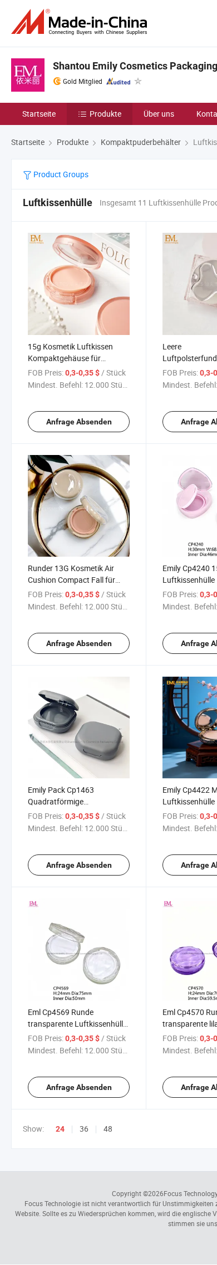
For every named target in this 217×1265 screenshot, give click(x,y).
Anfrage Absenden (79, 421)
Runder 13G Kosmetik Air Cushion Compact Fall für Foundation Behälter (71, 580)
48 (107, 1128)
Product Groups (60, 174)
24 (60, 1128)
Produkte (105, 113)
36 (84, 1128)
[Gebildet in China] (81, 22)
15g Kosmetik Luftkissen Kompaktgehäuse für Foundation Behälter (70, 358)
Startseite (39, 113)
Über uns (159, 113)
